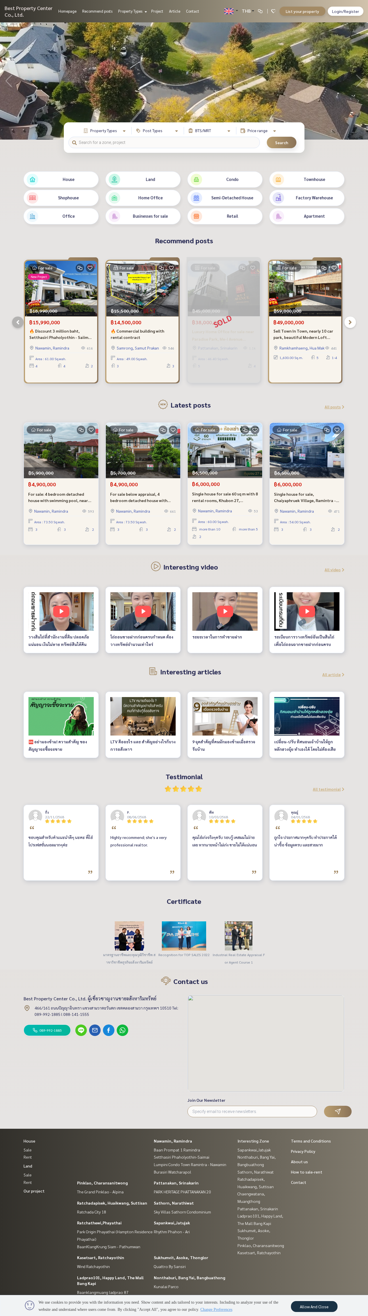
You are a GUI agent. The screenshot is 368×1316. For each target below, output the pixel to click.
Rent (28, 1156)
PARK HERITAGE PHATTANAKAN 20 (182, 1191)
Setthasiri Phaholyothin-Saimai (181, 1156)
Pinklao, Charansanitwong (102, 1182)
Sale (28, 1149)
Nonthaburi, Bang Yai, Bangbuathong (189, 1277)
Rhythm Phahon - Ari (172, 1231)
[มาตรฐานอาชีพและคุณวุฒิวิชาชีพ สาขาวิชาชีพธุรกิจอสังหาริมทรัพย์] (129, 935)
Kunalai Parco (166, 1286)
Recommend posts (97, 11)
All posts (333, 406)
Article (174, 11)
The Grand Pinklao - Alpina (100, 1191)
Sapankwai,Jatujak (172, 1222)
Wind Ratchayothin (93, 1266)
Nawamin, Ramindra (173, 1140)
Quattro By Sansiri (170, 1266)
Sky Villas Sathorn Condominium (182, 1211)
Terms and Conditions (311, 1140)
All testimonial (327, 789)
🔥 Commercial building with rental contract (137, 334)
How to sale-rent (306, 1171)
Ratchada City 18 (91, 1211)
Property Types (130, 11)
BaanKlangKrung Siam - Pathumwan (108, 1246)
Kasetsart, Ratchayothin (100, 1257)
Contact (192, 11)
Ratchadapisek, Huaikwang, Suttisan (112, 1202)
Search (281, 142)
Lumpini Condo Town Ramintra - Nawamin (190, 1164)
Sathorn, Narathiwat (174, 1202)
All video (333, 569)
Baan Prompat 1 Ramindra (177, 1149)
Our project (34, 1190)
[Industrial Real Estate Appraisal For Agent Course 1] (238, 935)
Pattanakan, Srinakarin (176, 1182)
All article (331, 674)
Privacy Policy (303, 1151)
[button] (359, 81)
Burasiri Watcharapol (172, 1171)
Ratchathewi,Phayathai (99, 1222)
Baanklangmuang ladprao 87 (103, 1292)
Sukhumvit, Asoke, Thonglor (181, 1257)
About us (299, 1161)
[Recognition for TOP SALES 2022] (184, 935)
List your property (302, 11)
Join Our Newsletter (206, 1100)
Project (157, 11)
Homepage (67, 11)
